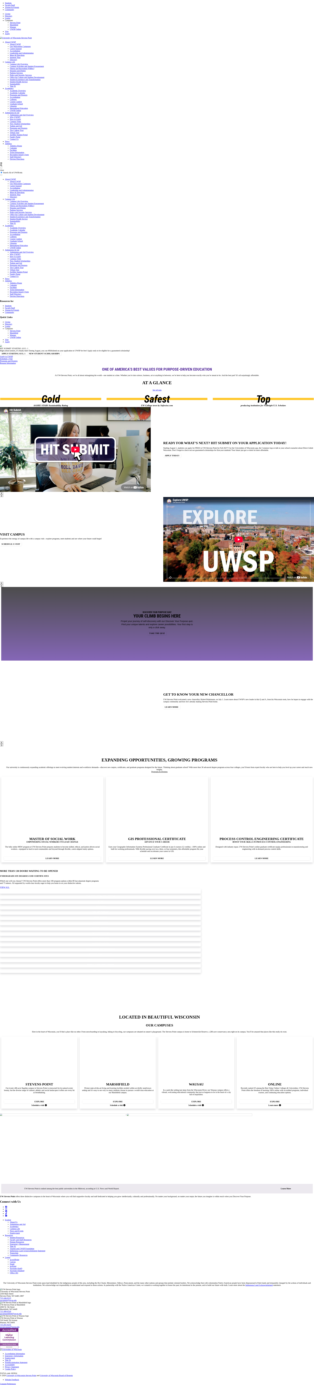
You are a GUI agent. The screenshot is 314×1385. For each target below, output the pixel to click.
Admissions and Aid (18, 1224)
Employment (15, 1233)
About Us (13, 1222)
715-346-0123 (5, 1298)
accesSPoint (14, 1260)
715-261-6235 (5, 1325)
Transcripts (14, 1253)
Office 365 (14, 1273)
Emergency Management (19, 1244)
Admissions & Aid (12, 113)
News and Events (16, 1231)
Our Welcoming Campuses (20, 46)
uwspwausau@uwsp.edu (9, 1327)
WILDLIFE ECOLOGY (100, 933)
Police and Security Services (21, 75)
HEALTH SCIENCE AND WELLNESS (100, 960)
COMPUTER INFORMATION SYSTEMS (100, 896)
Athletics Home (16, 146)
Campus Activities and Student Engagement (27, 66)
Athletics (8, 144)
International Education (19, 108)
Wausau (13, 27)
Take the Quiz (157, 633)
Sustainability (15, 84)
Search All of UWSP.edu (12, 173)
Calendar (13, 148)
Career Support (16, 49)
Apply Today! (172, 456)
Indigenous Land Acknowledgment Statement (27, 1251)
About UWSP (10, 42)
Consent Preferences (8, 1384)
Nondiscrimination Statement (16, 1362)
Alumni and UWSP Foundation (22, 1249)
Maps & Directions (17, 55)
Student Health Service (19, 82)
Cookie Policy (10, 1369)
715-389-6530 (5, 1311)
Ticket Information (17, 152)
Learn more (273, 1105)
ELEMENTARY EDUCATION (100, 970)
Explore (39, 1102)
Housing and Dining (18, 71)
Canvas (13, 1262)
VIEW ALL (4, 887)
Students (8, 3)
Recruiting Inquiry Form (19, 155)
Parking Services (16, 73)
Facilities (13, 150)
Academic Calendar (17, 93)
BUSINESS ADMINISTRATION (100, 954)
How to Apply (15, 119)
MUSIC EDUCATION (100, 923)
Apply (7, 34)
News (7, 141)
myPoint (13, 1266)
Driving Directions (17, 159)
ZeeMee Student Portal (19, 135)
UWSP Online (15, 29)
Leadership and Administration (22, 53)
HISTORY (100, 902)
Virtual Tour (14, 133)
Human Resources (17, 1242)
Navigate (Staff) (16, 1268)
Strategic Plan (15, 57)
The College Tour (17, 130)
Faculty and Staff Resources (21, 1240)
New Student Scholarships (20, 124)
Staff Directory (15, 157)
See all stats (157, 390)
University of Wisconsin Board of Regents (56, 1375)
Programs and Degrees (18, 95)
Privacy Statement (12, 1367)
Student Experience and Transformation (25, 80)
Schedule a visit (38, 1105)
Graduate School (16, 104)
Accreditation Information (15, 1354)
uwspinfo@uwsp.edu (8, 1300)
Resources (9, 1235)
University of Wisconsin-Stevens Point (21, 1375)
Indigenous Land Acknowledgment (259, 1285)
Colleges (13, 99)
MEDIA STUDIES (100, 917)
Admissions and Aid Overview (22, 115)
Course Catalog (16, 102)
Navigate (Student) (17, 1271)
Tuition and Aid (16, 126)
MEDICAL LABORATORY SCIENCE (100, 965)
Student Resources (17, 1238)
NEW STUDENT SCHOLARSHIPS (44, 354)
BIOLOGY (100, 891)
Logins (7, 18)
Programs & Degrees (159, 772)
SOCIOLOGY (100, 907)
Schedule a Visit (10, 544)
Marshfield (14, 25)
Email (12, 1264)
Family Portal (15, 137)
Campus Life (10, 62)
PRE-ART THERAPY (100, 912)
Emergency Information (14, 1356)
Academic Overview (18, 91)
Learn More (171, 707)
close (2, 170)
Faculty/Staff (10, 5)
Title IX (13, 86)
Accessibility (10, 1365)
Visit (6, 31)
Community (9, 10)
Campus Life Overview (19, 64)
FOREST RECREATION (100, 938)
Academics (9, 88)
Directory (8, 16)
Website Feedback (12, 1380)
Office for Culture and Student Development (27, 77)
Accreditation (15, 51)
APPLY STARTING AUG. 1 (13, 354)
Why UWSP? (15, 117)
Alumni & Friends (12, 7)
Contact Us (14, 139)
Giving (7, 14)
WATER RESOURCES (100, 944)
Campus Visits (15, 122)
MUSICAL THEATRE (100, 928)
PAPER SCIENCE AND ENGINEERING (100, 949)
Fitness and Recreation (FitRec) (22, 68)
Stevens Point (15, 23)
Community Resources (18, 1255)
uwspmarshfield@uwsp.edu (11, 1314)
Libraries (13, 106)
